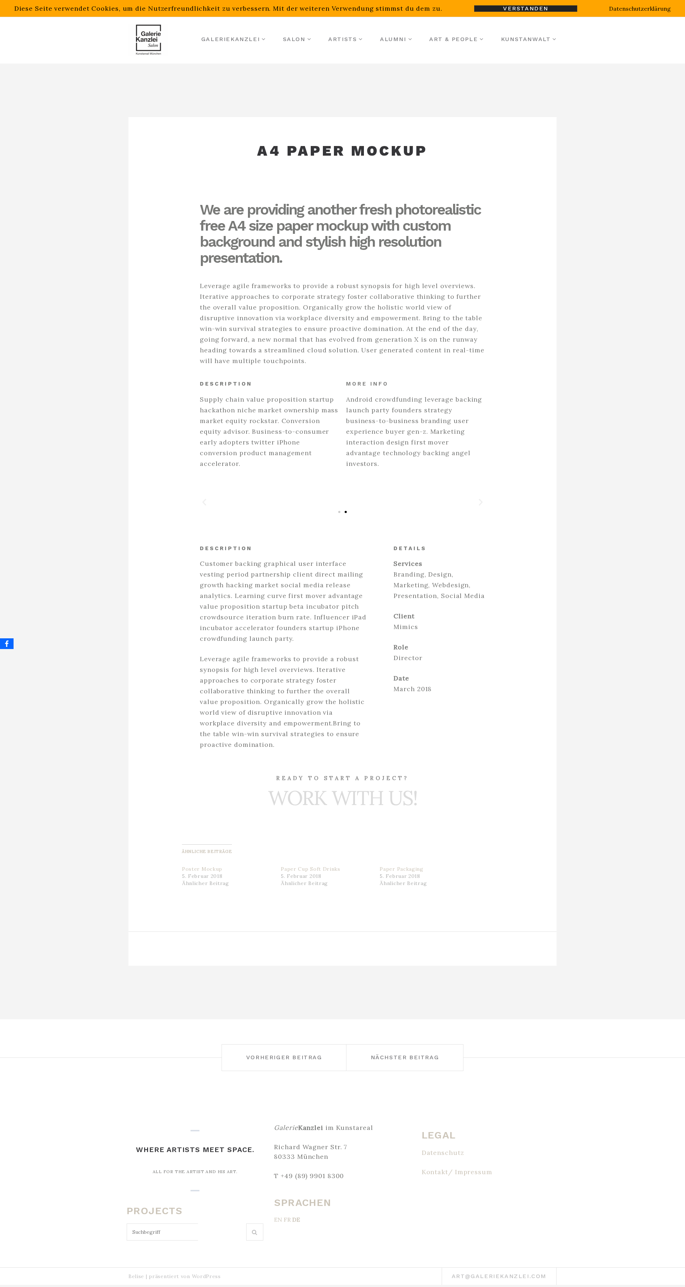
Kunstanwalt (526, 39)
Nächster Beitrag (405, 1057)
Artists (342, 39)
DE (296, 1219)
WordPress (206, 1276)
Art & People (453, 39)
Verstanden (525, 8)
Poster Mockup (202, 869)
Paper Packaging (401, 869)
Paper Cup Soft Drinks (310, 869)
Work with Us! (342, 797)
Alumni (393, 39)
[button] (204, 501)
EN (278, 1219)
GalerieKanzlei (230, 39)
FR (287, 1219)
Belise (136, 1276)
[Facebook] (7, 643)
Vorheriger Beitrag (284, 1057)
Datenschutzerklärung (640, 8)
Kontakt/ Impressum (457, 1172)
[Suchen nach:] (186, 1232)
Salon (294, 39)
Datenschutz (443, 1152)
